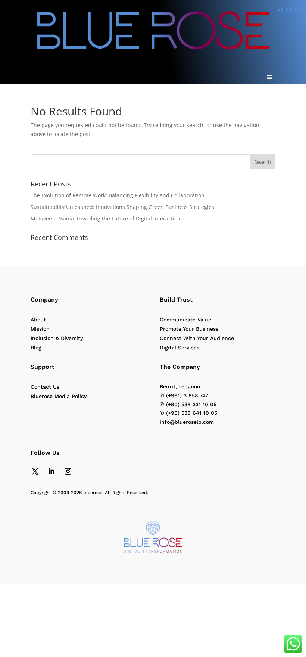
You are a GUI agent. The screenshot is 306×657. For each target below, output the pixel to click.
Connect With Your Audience (197, 338)
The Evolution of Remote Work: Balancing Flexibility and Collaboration (117, 195)
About (38, 320)
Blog (36, 348)
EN (289, 9)
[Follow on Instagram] (68, 471)
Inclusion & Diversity (57, 338)
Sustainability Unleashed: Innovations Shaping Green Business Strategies (122, 206)
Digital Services (179, 348)
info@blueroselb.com (187, 422)
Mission (40, 329)
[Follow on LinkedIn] (51, 471)
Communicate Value (185, 320)
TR (297, 9)
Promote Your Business (189, 329)
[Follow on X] (35, 471)
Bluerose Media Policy (59, 396)
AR (280, 9)
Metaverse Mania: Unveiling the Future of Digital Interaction (106, 218)
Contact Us (45, 387)
